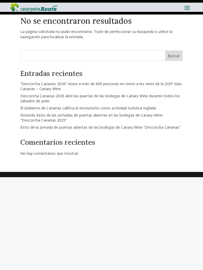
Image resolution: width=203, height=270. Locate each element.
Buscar (174, 55)
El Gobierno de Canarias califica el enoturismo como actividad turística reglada (88, 107)
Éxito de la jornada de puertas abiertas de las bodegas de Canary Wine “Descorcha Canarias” (100, 127)
